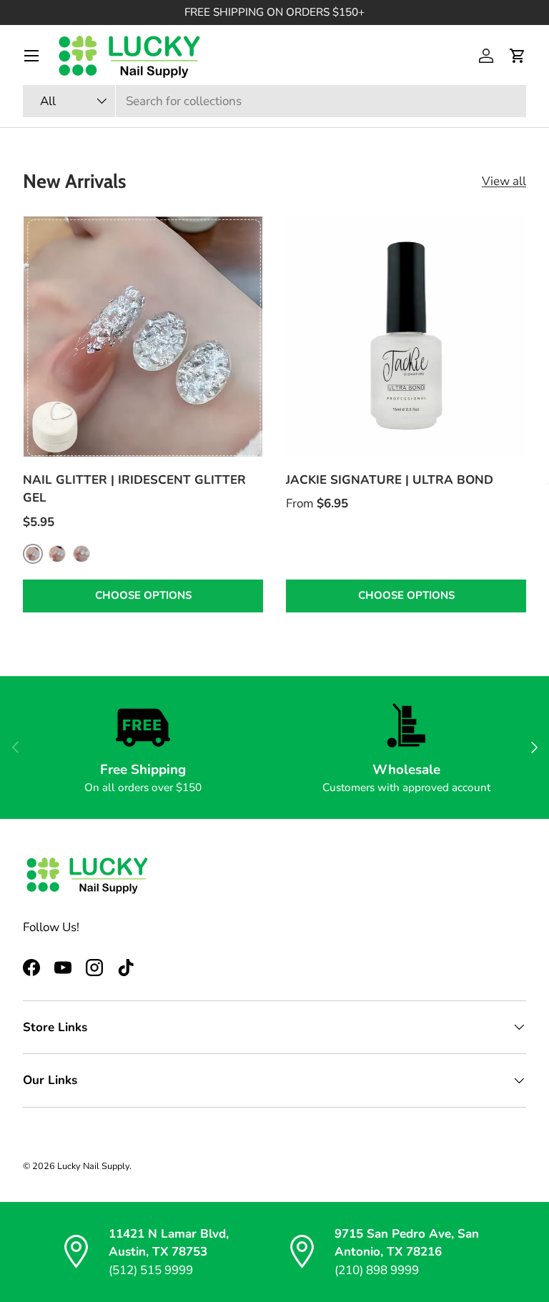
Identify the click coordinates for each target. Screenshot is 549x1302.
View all (504, 181)
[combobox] (274, 101)
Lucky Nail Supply (93, 1166)
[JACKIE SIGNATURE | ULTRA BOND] (406, 337)
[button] (517, 55)
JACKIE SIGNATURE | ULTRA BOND (389, 480)
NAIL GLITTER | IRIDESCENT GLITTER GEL (134, 489)
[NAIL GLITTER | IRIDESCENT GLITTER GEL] (143, 337)
